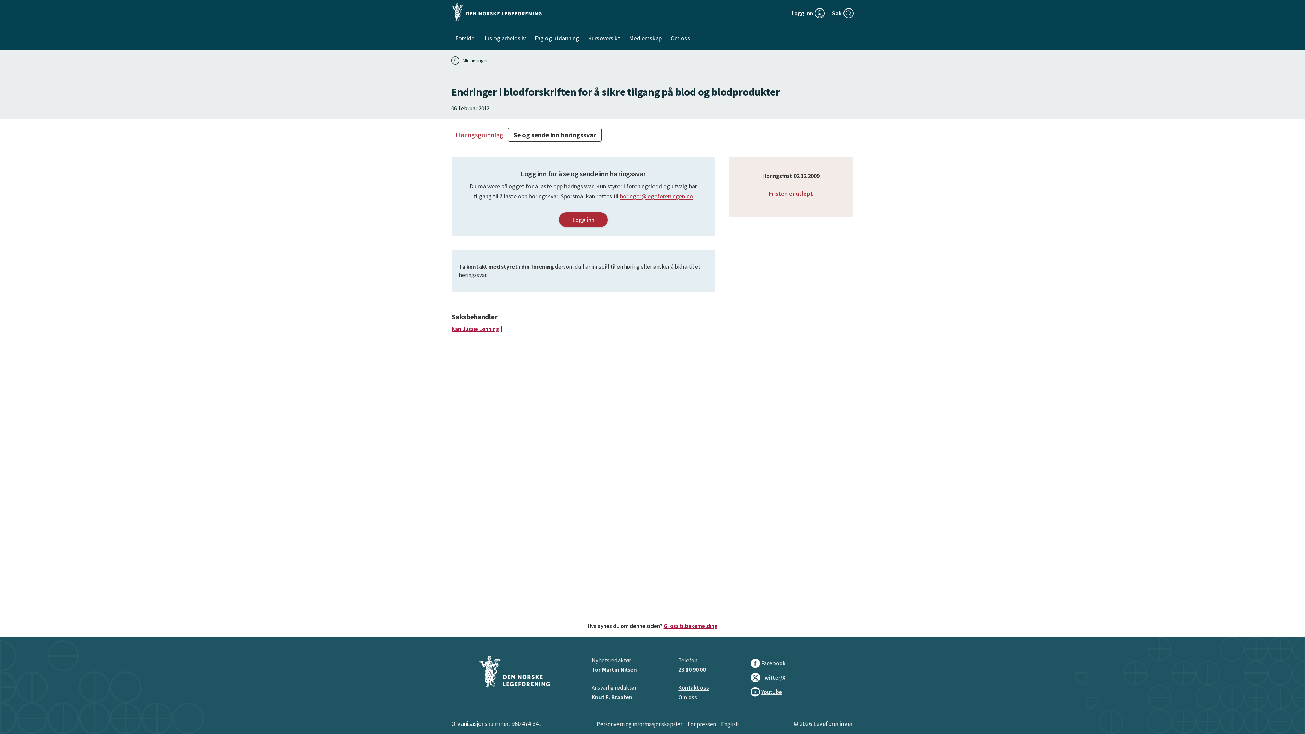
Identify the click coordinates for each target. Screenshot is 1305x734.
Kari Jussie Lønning (475, 329)
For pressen (702, 724)
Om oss (687, 697)
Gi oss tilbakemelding (691, 626)
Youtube (771, 692)
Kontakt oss (693, 688)
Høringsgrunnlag (479, 134)
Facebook (773, 663)
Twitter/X (773, 677)
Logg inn (583, 220)
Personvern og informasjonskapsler (639, 724)
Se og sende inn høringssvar (555, 134)
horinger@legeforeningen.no (656, 196)
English (730, 724)
